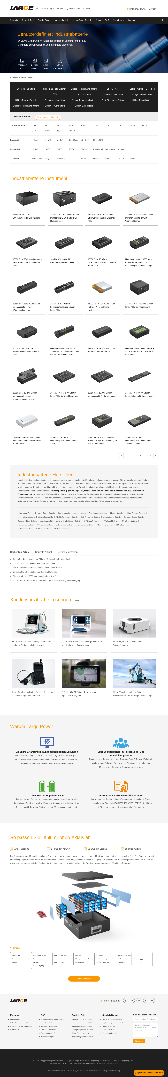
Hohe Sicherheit (108, 1026)
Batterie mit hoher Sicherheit (142, 89)
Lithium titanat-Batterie (112, 517)
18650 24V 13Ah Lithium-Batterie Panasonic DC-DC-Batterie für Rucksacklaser (64, 218)
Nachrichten (118, 20)
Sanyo (47, 159)
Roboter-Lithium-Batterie (27, 521)
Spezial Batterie (45, 20)
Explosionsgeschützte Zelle (82, 1037)
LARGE (121, 159)
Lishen (96, 159)
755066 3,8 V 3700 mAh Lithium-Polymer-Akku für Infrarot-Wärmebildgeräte (139, 218)
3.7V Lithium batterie (26, 525)
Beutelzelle (110, 149)
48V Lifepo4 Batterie (129, 521)
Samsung (61, 159)
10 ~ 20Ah (73, 140)
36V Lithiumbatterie (43, 529)
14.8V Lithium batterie (84, 525)
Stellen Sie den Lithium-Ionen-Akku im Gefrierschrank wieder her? (41, 559)
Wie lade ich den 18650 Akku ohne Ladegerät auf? (35, 576)
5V (46, 125)
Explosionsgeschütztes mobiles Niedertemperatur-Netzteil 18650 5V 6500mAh (27, 440)
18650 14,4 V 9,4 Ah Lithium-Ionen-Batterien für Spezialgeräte (139, 394)
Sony (83, 159)
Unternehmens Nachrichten (21, 1026)
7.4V (71, 125)
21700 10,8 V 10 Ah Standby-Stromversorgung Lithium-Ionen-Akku (102, 218)
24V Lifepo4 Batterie (91, 521)
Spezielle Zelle (28, 20)
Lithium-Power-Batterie (82, 20)
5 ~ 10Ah (61, 140)
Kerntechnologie (47, 1037)
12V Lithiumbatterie (123, 525)
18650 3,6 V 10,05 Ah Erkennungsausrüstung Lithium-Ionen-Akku (102, 262)
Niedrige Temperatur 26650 (82, 1023)
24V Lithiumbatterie (25, 529)
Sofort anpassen (84, 979)
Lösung (98, 20)
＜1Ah (35, 140)
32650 (84, 149)
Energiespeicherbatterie (142, 94)
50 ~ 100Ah (98, 140)
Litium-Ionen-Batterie (26, 89)
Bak (107, 159)
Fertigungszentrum (48, 1030)
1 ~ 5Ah (48, 140)
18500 (35, 149)
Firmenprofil (15, 1019)
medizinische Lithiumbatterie (51, 521)
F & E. (107, 20)
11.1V (95, 125)
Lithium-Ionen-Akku (45, 517)
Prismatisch (98, 149)
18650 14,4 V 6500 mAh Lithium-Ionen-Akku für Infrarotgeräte (139, 305)
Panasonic (37, 159)
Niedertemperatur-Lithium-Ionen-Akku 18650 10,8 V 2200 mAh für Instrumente (139, 351)
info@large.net (138, 8)
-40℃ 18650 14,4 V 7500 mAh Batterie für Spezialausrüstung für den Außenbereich (102, 440)
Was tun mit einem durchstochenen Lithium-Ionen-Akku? (37, 568)
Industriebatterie (62, 20)
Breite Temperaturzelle (80, 1033)
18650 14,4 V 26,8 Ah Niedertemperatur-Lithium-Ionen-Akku (64, 440)
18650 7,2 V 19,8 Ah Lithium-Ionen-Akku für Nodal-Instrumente (102, 394)
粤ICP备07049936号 (110, 1063)
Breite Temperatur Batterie (113, 100)
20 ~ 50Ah (85, 140)
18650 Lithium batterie (113, 94)
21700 (59, 149)
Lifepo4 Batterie (116, 513)
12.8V (120, 125)
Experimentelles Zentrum (51, 1033)
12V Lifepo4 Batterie (73, 521)
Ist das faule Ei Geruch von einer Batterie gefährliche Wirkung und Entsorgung (46, 581)
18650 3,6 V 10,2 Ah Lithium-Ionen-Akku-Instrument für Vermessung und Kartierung (25, 396)
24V (34, 131)
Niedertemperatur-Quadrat (82, 1026)
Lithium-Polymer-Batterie (26, 100)
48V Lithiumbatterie (61, 529)
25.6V (47, 131)
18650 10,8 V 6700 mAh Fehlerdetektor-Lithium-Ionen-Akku (26, 351)
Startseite (14, 20)
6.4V (59, 125)
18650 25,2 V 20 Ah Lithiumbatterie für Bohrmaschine (27, 216)
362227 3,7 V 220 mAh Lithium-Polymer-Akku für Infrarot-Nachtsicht (101, 307)
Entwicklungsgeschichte (19, 1023)
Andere (72, 131)
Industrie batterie (79, 513)
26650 (71, 149)
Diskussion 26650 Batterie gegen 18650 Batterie (34, 563)
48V (58, 131)
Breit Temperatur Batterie (90, 517)
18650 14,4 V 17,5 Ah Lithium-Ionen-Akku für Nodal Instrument (64, 394)
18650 (47, 149)
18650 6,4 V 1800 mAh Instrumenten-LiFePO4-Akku (62, 261)
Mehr (77, 600)
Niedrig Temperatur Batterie (84, 100)
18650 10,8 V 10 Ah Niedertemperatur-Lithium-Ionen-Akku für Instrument (139, 440)
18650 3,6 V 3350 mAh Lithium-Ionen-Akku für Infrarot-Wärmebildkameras (26, 307)
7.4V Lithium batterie (45, 525)
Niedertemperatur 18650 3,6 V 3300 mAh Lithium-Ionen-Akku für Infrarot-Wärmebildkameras (64, 351)
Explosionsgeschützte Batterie (84, 89)
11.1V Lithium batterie (64, 525)
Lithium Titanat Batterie (142, 100)
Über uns (131, 20)
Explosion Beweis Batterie (134, 517)
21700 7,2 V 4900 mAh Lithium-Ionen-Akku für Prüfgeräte (101, 350)
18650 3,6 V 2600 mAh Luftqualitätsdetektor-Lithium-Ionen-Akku (63, 307)
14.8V (132, 125)
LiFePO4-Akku (113, 89)
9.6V (83, 125)
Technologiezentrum (49, 1026)
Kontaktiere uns (16, 1030)
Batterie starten (84, 94)
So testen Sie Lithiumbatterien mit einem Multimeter (35, 572)
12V (107, 125)
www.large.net (95, 1063)
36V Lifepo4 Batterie (110, 521)
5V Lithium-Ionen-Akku (104, 525)
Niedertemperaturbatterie (112, 1019)
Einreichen (139, 1041)
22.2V (144, 125)
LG (70, 159)
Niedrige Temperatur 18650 (82, 1019)
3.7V (34, 125)
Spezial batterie (64, 513)
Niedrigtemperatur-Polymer (82, 1030)
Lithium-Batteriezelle (84, 106)
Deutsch (153, 9)
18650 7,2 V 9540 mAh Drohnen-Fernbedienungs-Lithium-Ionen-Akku (27, 262)
